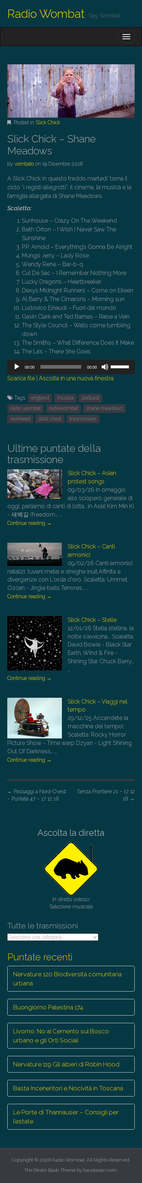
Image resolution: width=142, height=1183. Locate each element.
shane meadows (104, 408)
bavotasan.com (100, 1170)
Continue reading (29, 523)
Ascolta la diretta (71, 832)
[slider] (121, 366)
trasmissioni (83, 419)
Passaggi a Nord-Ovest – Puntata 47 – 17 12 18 (36, 795)
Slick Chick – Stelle (92, 619)
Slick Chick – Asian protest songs (92, 477)
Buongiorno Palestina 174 (48, 1007)
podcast (90, 398)
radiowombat (63, 408)
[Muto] (105, 366)
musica (65, 398)
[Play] (16, 366)
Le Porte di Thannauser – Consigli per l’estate (66, 1117)
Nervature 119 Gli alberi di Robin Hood (66, 1064)
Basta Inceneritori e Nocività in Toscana (68, 1088)
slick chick (50, 419)
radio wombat (25, 408)
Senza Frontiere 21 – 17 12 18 (106, 795)
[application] (71, 367)
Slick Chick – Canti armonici (91, 550)
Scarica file (21, 378)
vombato (24, 164)
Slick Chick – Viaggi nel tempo (97, 705)
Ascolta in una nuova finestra (76, 378)
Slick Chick (48, 122)
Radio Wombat (46, 13)
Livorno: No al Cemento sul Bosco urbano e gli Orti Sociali (61, 1036)
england (40, 398)
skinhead (20, 419)
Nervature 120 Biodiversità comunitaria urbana (67, 978)
